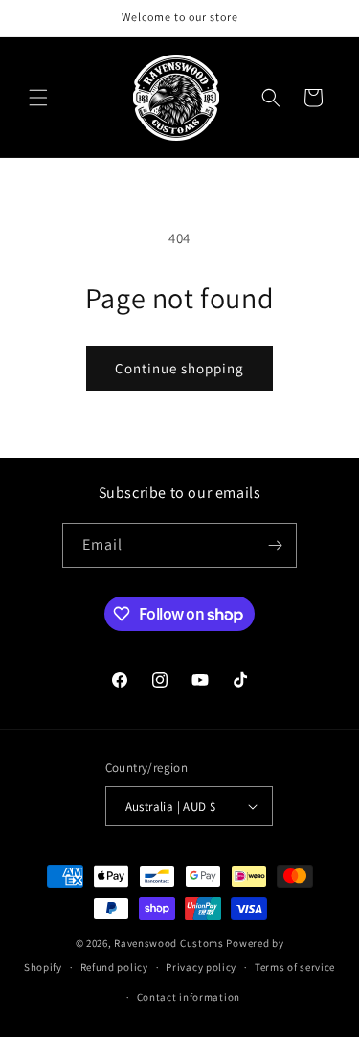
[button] (38, 98)
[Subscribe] (275, 545)
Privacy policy (201, 967)
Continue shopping (179, 368)
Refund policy (114, 967)
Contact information (188, 996)
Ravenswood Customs (169, 943)
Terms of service (295, 967)
